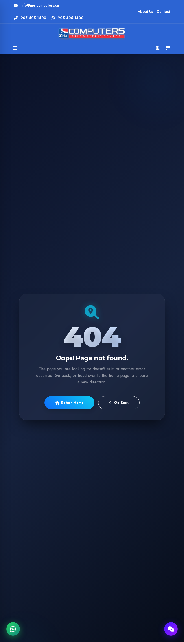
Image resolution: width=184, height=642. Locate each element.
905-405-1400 (33, 17)
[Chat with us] (171, 629)
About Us (145, 11)
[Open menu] (15, 48)
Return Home (72, 402)
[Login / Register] (157, 48)
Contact (163, 11)
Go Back (121, 402)
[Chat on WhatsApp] (13, 629)
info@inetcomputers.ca (39, 5)
